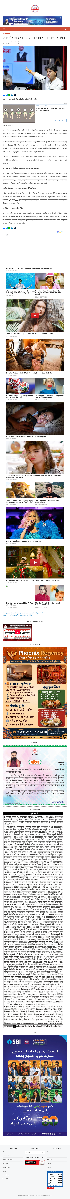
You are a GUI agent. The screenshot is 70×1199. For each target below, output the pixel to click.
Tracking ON (57, 1185)
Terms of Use (6, 1178)
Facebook (49, 1151)
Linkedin (49, 1163)
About (4, 1151)
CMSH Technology (29, 1195)
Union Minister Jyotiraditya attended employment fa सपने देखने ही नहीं (25, 613)
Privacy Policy (6, 1174)
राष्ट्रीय (4, 33)
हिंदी (8, 33)
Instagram (49, 1159)
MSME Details (6, 1167)
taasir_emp (6, 41)
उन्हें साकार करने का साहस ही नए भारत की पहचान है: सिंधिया (18, 615)
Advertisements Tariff (8, 1159)
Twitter (48, 1155)
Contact (4, 1171)
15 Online (52, 1185)
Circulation (5, 1163)
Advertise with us (6, 1155)
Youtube (49, 1167)
